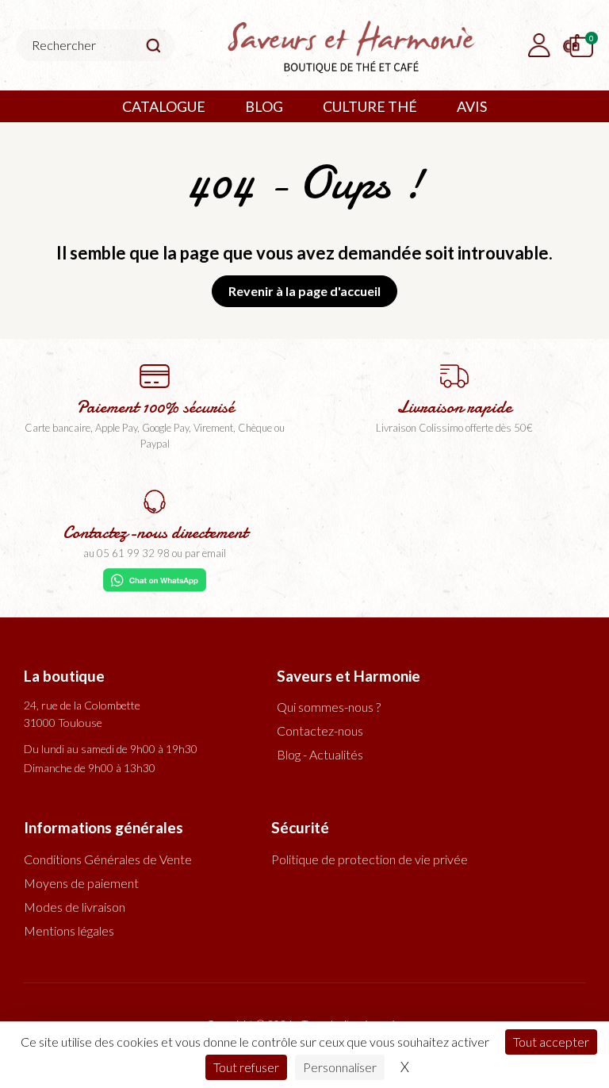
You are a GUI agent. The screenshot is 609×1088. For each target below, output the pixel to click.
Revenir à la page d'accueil (304, 290)
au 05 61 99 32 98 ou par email (154, 553)
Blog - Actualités (320, 754)
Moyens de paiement (81, 882)
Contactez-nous (320, 730)
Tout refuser (246, 1067)
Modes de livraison (74, 906)
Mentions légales (69, 930)
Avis (472, 106)
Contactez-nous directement (155, 532)
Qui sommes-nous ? (329, 706)
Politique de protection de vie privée (369, 859)
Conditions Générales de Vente (108, 859)
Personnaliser (340, 1067)
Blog (264, 106)
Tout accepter (551, 1041)
